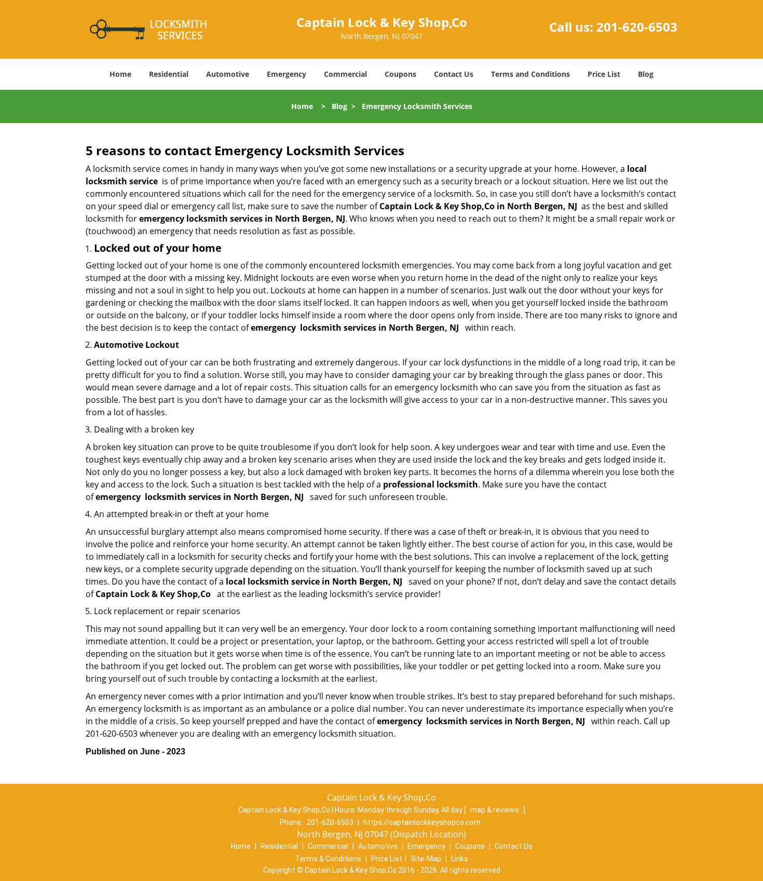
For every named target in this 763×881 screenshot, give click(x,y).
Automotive (227, 74)
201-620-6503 (636, 26)
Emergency (286, 74)
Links (459, 859)
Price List (604, 74)
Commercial (345, 74)
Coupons (400, 74)
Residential (168, 74)
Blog (645, 74)
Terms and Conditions (530, 74)
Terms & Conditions (328, 859)
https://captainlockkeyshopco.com (422, 822)
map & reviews (495, 810)
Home (120, 74)
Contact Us (453, 74)
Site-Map (426, 859)
